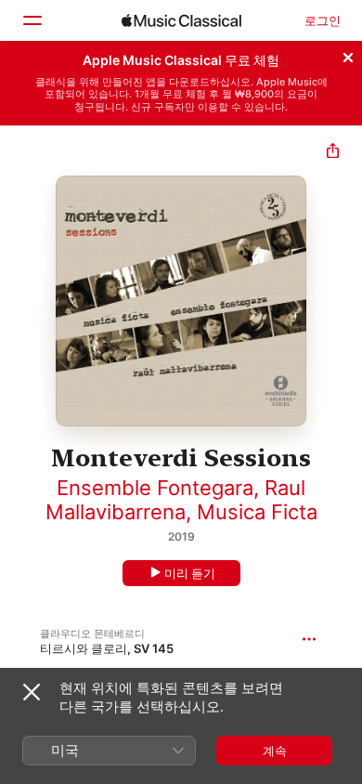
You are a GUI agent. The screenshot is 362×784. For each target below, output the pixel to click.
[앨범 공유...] (333, 153)
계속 (275, 750)
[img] (181, 20)
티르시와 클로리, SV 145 (107, 648)
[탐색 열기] (31, 20)
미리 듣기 (189, 573)
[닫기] (348, 55)
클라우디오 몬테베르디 (92, 633)
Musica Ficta (257, 512)
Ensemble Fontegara (155, 488)
